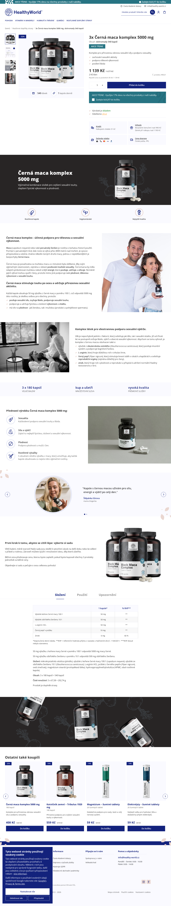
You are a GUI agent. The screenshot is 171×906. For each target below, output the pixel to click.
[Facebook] (149, 882)
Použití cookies (127, 892)
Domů (7, 28)
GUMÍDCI (60, 20)
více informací (20, 873)
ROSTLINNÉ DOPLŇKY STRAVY (79, 20)
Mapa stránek (113, 892)
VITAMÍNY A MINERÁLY (24, 20)
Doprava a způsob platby (63, 862)
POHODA (9, 20)
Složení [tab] (60, 595)
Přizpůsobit (39, 898)
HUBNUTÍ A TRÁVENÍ (45, 20)
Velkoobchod (91, 862)
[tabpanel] (85, 643)
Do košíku (25, 828)
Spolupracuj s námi (94, 858)
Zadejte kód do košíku (154, 2)
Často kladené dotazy (132, 6)
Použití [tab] (82, 595)
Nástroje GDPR (59, 866)
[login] (158, 12)
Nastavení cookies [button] (143, 892)
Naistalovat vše (27, 891)
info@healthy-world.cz (156, 6)
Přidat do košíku (136, 85)
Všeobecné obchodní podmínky (66, 871)
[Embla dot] (84, 514)
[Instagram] (144, 882)
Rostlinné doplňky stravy (23, 28)
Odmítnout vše (16, 898)
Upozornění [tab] (107, 595)
